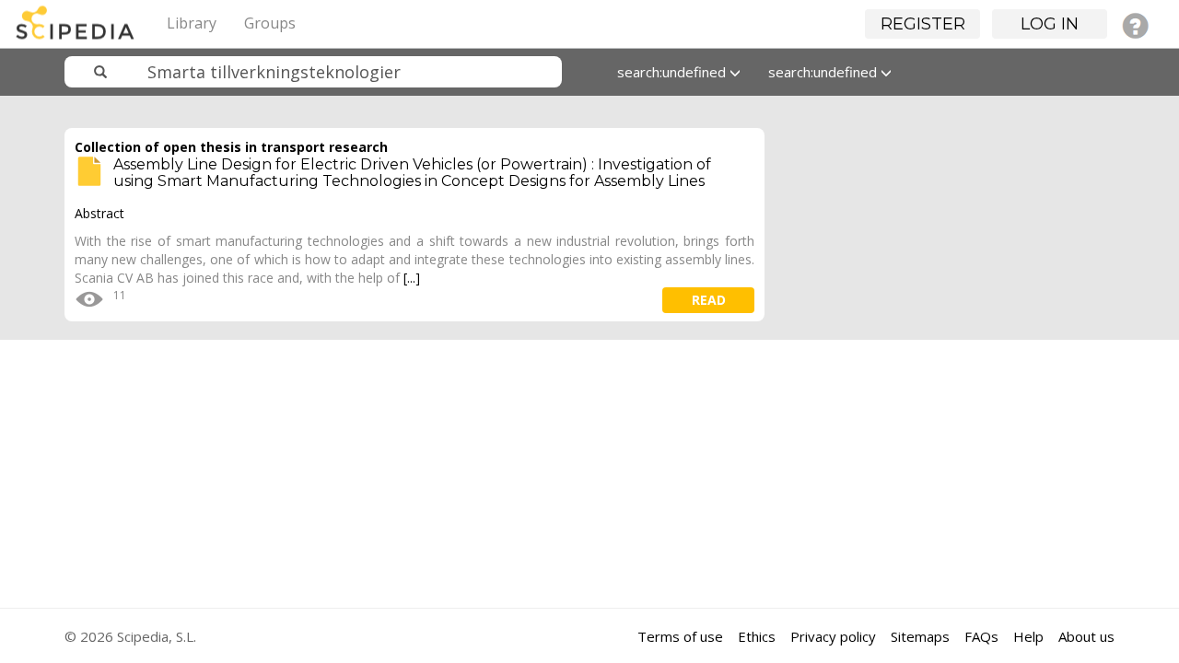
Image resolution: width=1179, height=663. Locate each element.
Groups (270, 23)
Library (191, 23)
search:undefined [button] (673, 72)
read (709, 299)
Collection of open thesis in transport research (231, 147)
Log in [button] (1050, 24)
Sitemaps (920, 636)
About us (1086, 636)
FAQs (981, 636)
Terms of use (680, 636)
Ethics (757, 636)
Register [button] (923, 24)
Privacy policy (833, 636)
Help (1028, 636)
